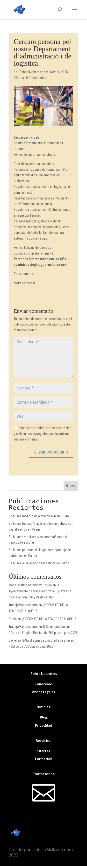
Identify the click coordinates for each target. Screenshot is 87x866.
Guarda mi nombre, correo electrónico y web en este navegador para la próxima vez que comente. (43, 433)
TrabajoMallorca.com (33, 72)
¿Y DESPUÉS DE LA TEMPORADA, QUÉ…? (49, 619)
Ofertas (19, 78)
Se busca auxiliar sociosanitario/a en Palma (39, 563)
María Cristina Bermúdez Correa (30, 585)
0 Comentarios (36, 78)
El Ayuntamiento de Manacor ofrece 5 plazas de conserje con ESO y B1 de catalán (40, 591)
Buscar (71, 486)
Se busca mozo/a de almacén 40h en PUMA (39, 516)
